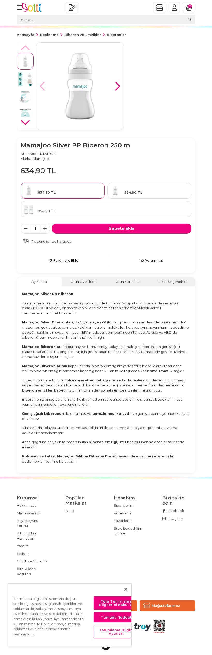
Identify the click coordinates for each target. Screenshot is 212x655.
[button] (118, 86)
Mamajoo (41, 158)
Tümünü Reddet (116, 617)
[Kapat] (125, 589)
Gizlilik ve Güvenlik (32, 561)
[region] (69, 615)
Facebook (175, 511)
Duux (69, 511)
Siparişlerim (123, 505)
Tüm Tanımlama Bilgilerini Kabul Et (116, 603)
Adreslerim (123, 513)
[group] (80, 86)
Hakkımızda (27, 505)
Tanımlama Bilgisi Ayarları (116, 631)
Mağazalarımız (29, 513)
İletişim (23, 554)
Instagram (174, 518)
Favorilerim (123, 520)
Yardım (23, 546)
